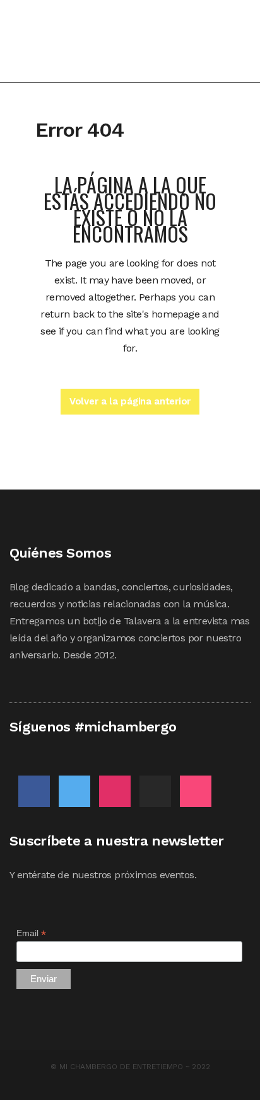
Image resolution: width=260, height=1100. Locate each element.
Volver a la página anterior (130, 401)
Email (31, 933)
